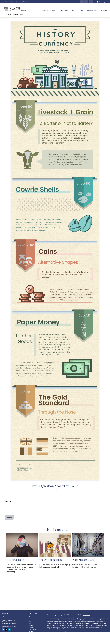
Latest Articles (33, 629)
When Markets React (83, 559)
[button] (45, 10)
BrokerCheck (86, 615)
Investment (32, 619)
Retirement (32, 617)
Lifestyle (31, 627)
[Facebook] (91, 1)
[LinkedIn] (86, 1)
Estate (31, 621)
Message (8, 501)
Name (7, 490)
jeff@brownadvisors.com (9, 627)
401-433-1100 (10, 617)
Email (58, 490)
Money (31, 625)
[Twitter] (82, 1)
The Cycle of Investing (50, 559)
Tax (30, 623)
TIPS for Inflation (15, 559)
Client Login (102, 2)
